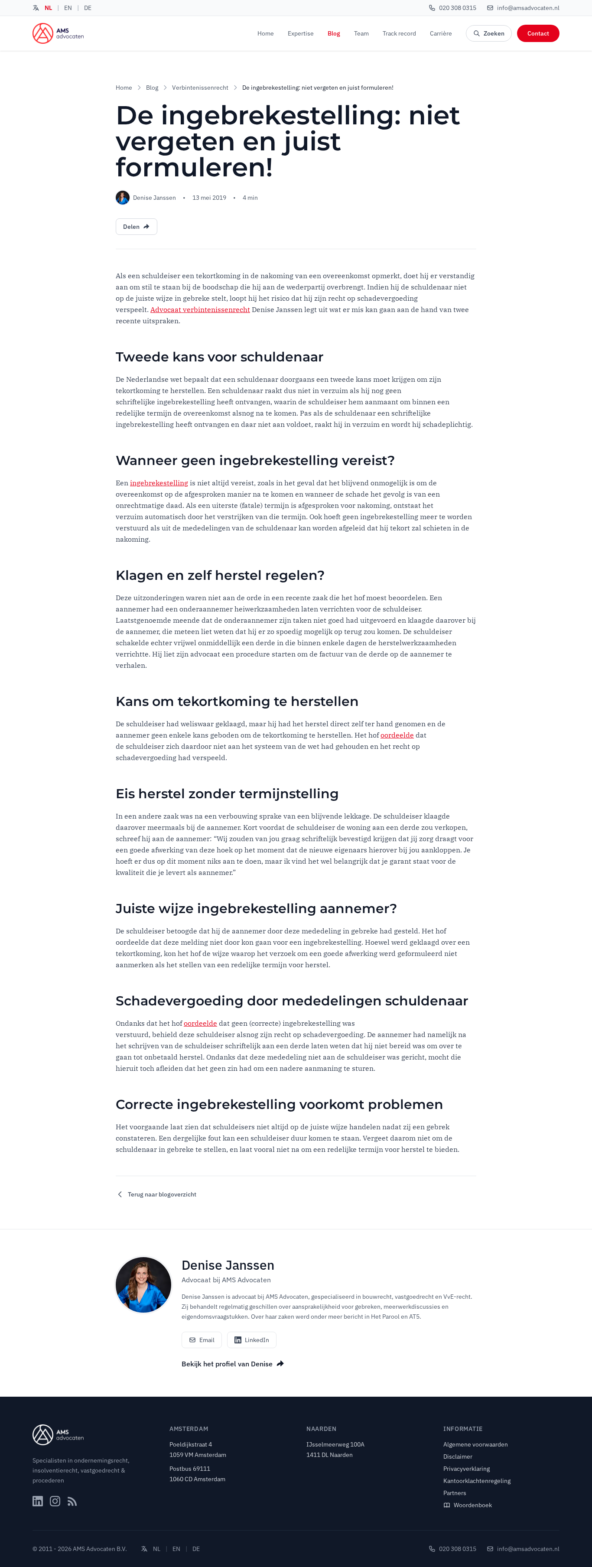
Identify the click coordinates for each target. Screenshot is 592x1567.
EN (68, 8)
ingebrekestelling (159, 482)
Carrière (441, 33)
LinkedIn (257, 1340)
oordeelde (397, 735)
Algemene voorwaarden (475, 1444)
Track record (399, 33)
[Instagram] (55, 1501)
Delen (131, 227)
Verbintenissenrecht (200, 87)
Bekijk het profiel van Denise (227, 1363)
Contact (538, 33)
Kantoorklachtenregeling (477, 1481)
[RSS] (72, 1501)
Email (207, 1340)
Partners (454, 1493)
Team (361, 33)
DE (87, 8)
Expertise (301, 33)
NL (48, 8)
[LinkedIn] (38, 1501)
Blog (334, 33)
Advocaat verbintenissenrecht (200, 309)
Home (265, 33)
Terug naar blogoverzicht (162, 1194)
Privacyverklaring (466, 1469)
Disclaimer (457, 1456)
